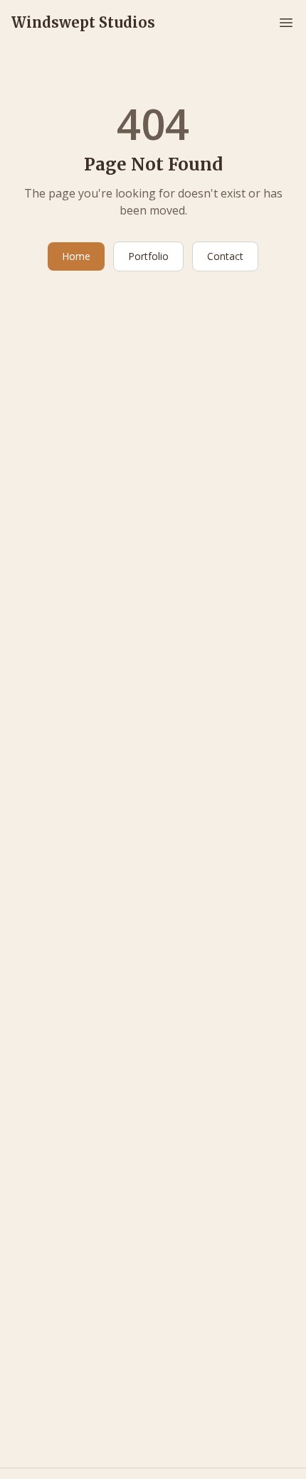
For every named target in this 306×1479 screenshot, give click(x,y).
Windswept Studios (83, 22)
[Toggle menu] (286, 22)
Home (76, 256)
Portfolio (148, 256)
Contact (225, 256)
